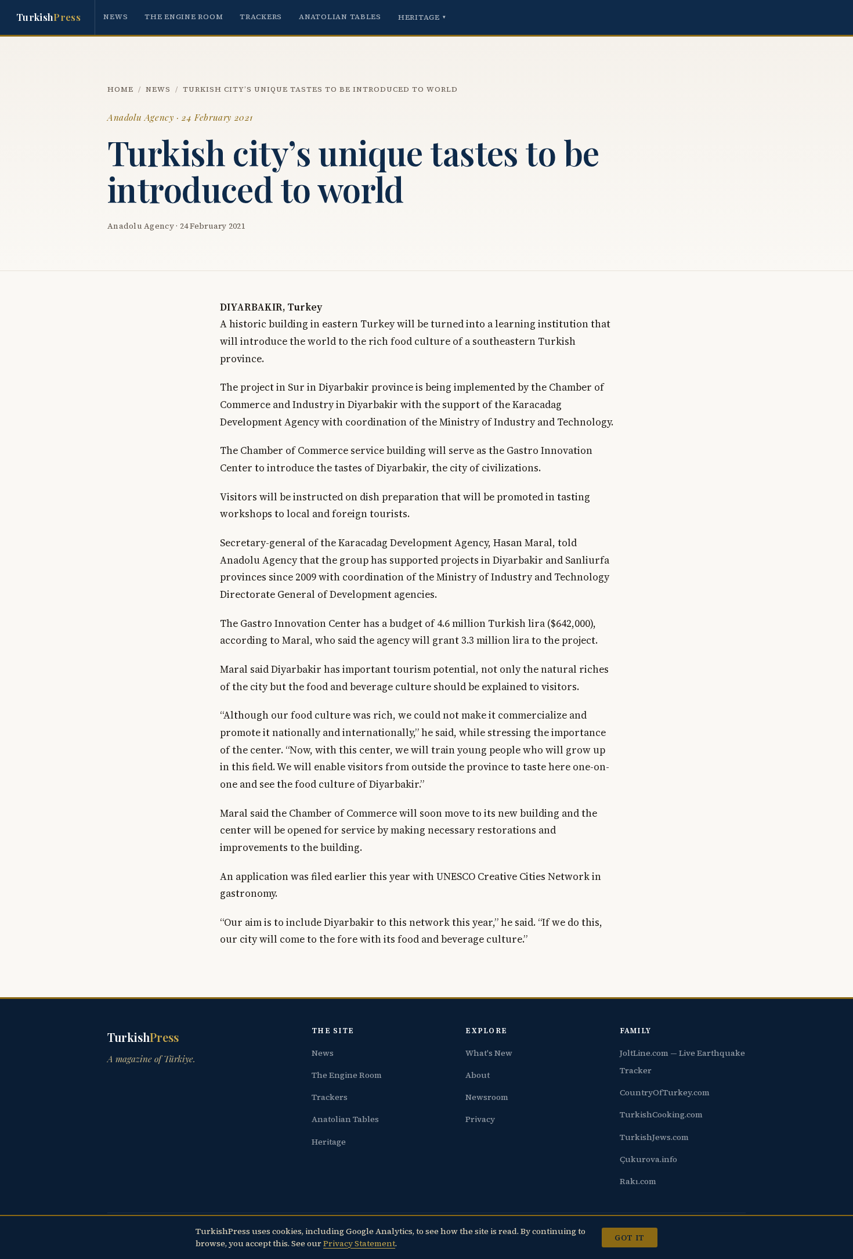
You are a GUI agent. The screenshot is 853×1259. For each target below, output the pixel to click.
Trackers (261, 16)
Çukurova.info (648, 1159)
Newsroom (486, 1097)
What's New (488, 1053)
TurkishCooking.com (661, 1114)
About (477, 1075)
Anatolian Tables (340, 16)
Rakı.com (638, 1181)
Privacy (480, 1119)
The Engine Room (183, 16)
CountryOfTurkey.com (665, 1092)
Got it (629, 1237)
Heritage (422, 17)
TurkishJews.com (654, 1137)
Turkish (48, 16)
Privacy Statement (359, 1243)
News (115, 16)
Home (120, 89)
